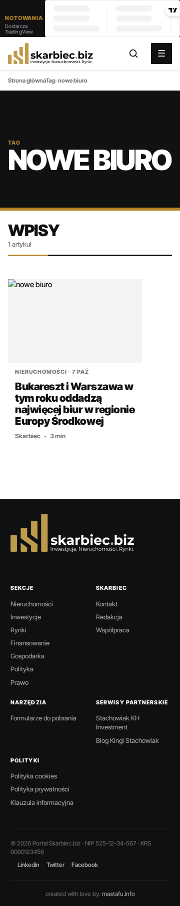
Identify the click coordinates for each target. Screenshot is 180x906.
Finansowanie (30, 643)
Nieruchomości (31, 604)
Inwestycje (25, 617)
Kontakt (107, 604)
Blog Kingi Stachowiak (127, 740)
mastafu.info (118, 893)
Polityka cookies (33, 776)
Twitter (55, 864)
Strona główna (27, 80)
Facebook (85, 864)
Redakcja (109, 617)
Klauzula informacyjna (42, 802)
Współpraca (113, 630)
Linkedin (29, 864)
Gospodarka (27, 656)
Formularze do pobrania (43, 718)
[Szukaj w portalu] (133, 53)
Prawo (19, 682)
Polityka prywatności (40, 789)
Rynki (18, 630)
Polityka (22, 669)
